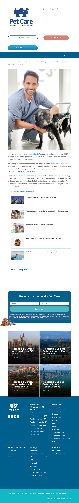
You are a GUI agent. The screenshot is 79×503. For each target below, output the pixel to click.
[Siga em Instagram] (12, 416)
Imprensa (55, 420)
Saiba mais (15, 358)
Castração (33, 466)
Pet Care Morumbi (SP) (38, 419)
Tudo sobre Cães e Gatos (61, 439)
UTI (31, 460)
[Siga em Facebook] (9, 416)
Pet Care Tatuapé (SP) (38, 425)
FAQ (53, 423)
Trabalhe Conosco (58, 454)
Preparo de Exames (56, 9)
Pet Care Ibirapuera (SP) (38, 416)
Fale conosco (56, 451)
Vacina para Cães (36, 451)
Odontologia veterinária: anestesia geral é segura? (43, 238)
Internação (34, 463)
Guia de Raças (57, 429)
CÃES (15, 62)
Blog (54, 426)
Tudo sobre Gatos (58, 436)
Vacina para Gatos (36, 454)
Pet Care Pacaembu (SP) (38, 422)
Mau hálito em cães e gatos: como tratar (40, 225)
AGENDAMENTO (56, 38)
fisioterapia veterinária (59, 163)
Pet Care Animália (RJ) (38, 428)
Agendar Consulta (58, 408)
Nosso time (56, 414)
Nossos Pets (56, 417)
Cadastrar (39, 309)
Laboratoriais (12, 451)
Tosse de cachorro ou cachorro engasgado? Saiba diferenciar (47, 211)
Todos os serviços (36, 475)
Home (10, 62)
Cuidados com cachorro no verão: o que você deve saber (45, 252)
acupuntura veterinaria (25, 176)
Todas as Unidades (36, 413)
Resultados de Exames (23, 38)
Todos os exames (14, 457)
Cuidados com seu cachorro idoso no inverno (41, 197)
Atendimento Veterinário (39, 457)
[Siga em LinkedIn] (18, 416)
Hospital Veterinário (31, 154)
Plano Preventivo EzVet (38, 472)
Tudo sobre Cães (58, 433)
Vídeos (54, 442)
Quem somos (57, 411)
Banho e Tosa (35, 469)
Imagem (11, 454)
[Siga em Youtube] (15, 416)
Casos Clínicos (24, 62)
